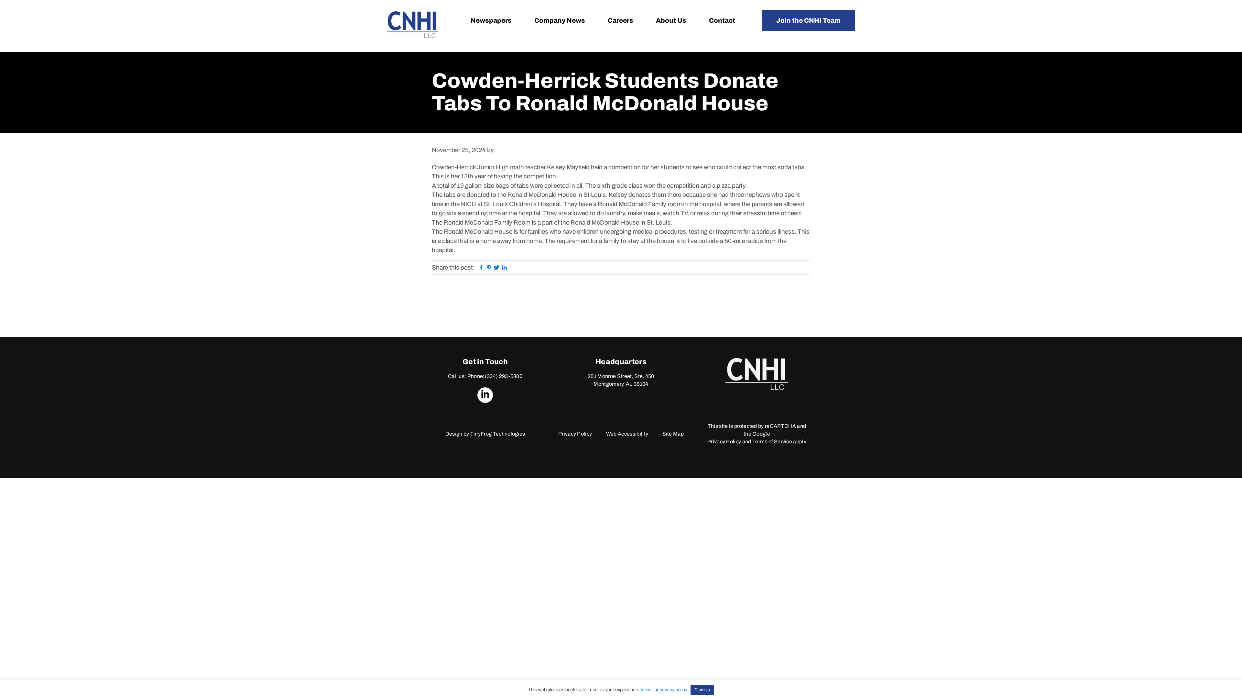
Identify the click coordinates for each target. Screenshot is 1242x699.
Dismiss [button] (702, 690)
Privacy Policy (575, 434)
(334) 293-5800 (503, 376)
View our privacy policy (663, 689)
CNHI (412, 24)
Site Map (673, 434)
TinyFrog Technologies (497, 434)
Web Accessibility (627, 434)
